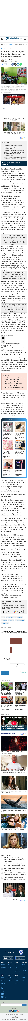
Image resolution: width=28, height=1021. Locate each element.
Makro (9, 964)
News (23, 976)
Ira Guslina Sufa (12, 59)
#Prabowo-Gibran (19, 620)
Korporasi (10, 968)
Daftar (24, 1004)
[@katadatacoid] (18, 1010)
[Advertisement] (14, 931)
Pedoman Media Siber (7, 1016)
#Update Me (5, 623)
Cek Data (10, 980)
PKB (11, 171)
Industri (16, 44)
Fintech (16, 967)
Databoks (3, 994)
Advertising (16, 1014)
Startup (16, 968)
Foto (23, 980)
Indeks (2, 988)
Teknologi (17, 971)
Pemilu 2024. (20, 180)
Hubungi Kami (15, 1017)
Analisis (9, 979)
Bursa (9, 967)
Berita (5, 48)
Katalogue (24, 979)
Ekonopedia (24, 962)
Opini (16, 979)
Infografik (10, 977)
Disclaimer (24, 1016)
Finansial (10, 962)
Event (2, 996)
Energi (2, 968)
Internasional (22, 44)
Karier (21, 1014)
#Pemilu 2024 (18, 617)
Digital (16, 962)
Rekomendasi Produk (7, 420)
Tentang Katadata (9, 1014)
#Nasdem (4, 620)
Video (23, 974)
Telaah (16, 977)
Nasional (11, 44)
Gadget (16, 970)
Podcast (24, 982)
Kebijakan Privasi (17, 1016)
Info (2, 987)
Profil (23, 967)
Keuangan (10, 965)
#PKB (3, 617)
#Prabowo (11, 620)
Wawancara (17, 980)
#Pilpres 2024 (9, 617)
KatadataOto (4, 997)
